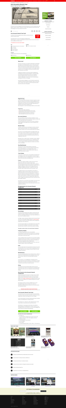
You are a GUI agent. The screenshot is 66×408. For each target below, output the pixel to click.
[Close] (45, 196)
